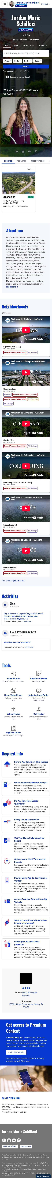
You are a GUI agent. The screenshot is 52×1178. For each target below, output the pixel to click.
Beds (16, 61)
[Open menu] (5, 4)
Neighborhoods (15, 306)
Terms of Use (16, 1167)
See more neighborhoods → (14, 581)
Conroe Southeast (10, 567)
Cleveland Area (8, 440)
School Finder (13, 714)
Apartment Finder (38, 678)
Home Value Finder (13, 695)
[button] (45, 4)
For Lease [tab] (21, 161)
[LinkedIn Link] (17, 150)
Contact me (26, 1146)
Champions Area (9, 389)
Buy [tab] (7, 45)
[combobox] (26, 53)
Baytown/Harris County (12, 346)
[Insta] (23, 150)
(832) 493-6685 (20, 40)
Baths (27, 61)
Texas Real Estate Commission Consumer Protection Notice (22, 1155)
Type (37, 61)
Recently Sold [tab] (38, 161)
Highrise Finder (13, 732)
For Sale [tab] (8, 161)
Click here (25, 1061)
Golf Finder (38, 714)
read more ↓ (12, 287)
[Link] (29, 150)
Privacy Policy (6, 1167)
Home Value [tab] (28, 45)
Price (6, 61)
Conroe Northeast (10, 525)
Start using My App (16, 1052)
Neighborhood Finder (39, 695)
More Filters (25, 71)
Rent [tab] (16, 45)
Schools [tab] (43, 45)
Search (26, 66)
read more (27, 621)
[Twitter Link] (36, 150)
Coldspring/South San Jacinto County (17, 482)
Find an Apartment (10, 71)
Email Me (26, 995)
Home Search (13, 678)
